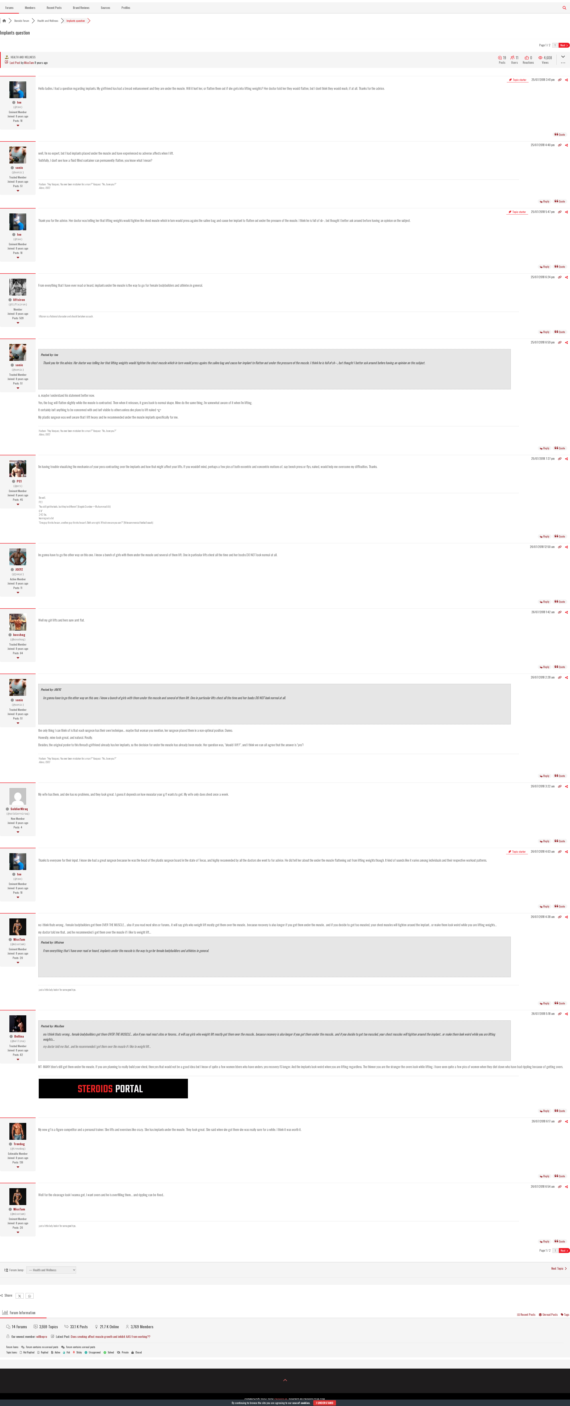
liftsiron (19, 299)
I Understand (324, 1403)
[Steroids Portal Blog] (113, 1097)
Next (563, 45)
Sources (105, 7)
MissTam (29, 62)
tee (19, 102)
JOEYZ (19, 569)
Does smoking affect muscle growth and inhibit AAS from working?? (110, 1336)
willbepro (41, 1336)
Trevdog (19, 1143)
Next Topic (558, 1268)
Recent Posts (54, 7)
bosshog (19, 634)
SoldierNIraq (19, 808)
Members (30, 7)
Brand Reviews (81, 7)
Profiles (126, 7)
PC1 (19, 481)
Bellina (19, 1036)
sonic (19, 167)
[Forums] (4, 20)
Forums (9, 7)
